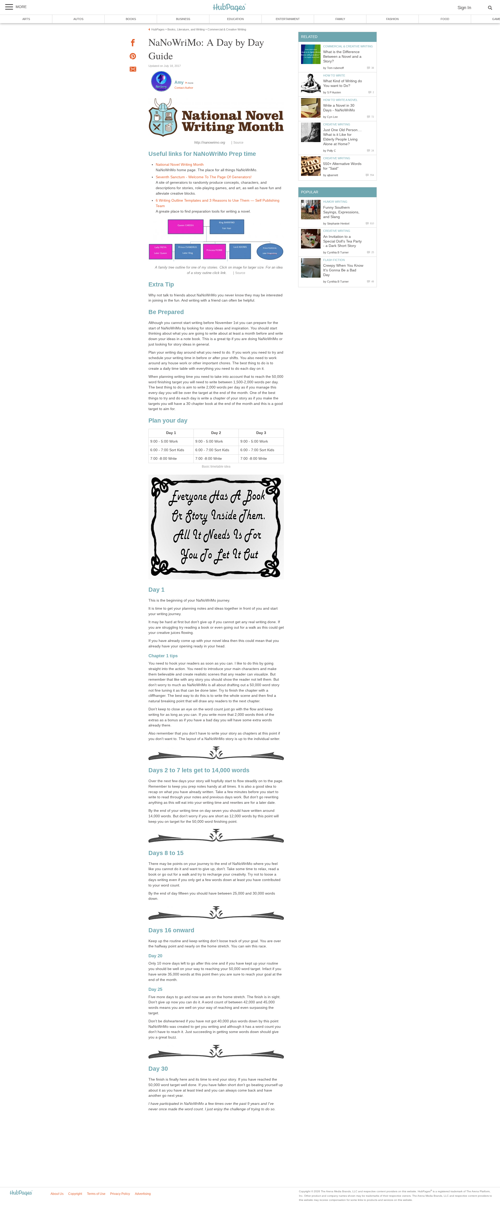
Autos (78, 19)
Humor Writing (335, 201)
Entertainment (288, 19)
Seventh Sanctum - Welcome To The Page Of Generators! (204, 177)
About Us (57, 1194)
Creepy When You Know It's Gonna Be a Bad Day (343, 270)
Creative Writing (336, 124)
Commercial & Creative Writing (348, 46)
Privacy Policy (120, 1194)
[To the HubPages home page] (21, 1193)
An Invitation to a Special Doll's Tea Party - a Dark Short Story (342, 241)
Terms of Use (96, 1194)
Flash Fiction (334, 260)
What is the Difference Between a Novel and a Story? (342, 56)
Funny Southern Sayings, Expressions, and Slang (341, 212)
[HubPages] (229, 7)
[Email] (133, 70)
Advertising (143, 1194)
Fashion (392, 19)
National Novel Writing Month (180, 165)
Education (235, 19)
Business (183, 19)
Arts (26, 19)
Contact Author (183, 87)
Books (131, 19)
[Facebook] (133, 43)
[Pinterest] (133, 57)
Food (445, 19)
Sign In (464, 7)
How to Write (334, 75)
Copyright (75, 1194)
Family (340, 19)
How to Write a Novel (340, 99)
